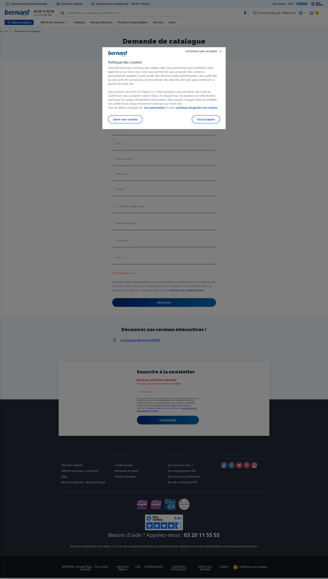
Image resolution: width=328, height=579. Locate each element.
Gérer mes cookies (125, 119)
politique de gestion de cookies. (197, 107)
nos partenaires (154, 107)
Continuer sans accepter (201, 51)
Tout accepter (206, 119)
